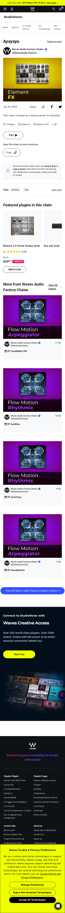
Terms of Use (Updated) (45, 843)
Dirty (26, 190)
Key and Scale (52, 245)
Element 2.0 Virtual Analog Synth (21, 245)
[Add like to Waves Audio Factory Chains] (59, 343)
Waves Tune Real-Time (14, 780)
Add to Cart (14, 269)
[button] (58, 906)
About (5, 27)
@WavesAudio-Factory (24, 52)
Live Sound (39, 806)
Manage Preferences (32, 884)
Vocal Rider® (10, 797)
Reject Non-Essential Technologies (32, 892)
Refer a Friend (40, 815)
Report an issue (54, 41)
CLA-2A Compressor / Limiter (17, 810)
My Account (9, 830)
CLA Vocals (9, 806)
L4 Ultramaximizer (12, 789)
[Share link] (43, 107)
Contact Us (39, 834)
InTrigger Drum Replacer (15, 802)
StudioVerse (39, 793)
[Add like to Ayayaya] (55, 124)
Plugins (37, 785)
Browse (15, 27)
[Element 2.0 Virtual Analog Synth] (22, 226)
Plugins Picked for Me (14, 839)
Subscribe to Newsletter (45, 830)
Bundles (37, 789)
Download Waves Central (45, 797)
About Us (38, 839)
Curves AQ (9, 785)
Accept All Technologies (32, 899)
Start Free (19, 654)
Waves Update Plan (13, 834)
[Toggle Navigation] (5, 9)
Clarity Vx (8, 793)
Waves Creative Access (45, 780)
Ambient (15, 190)
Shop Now (51, 3)
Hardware (38, 810)
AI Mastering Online (13, 843)
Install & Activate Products (46, 802)
